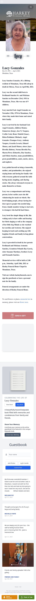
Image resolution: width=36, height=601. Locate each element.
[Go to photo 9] (20, 564)
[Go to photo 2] (12, 564)
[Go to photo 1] (11, 564)
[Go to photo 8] (19, 564)
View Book (9, 405)
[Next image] (32, 555)
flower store (24, 302)
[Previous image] (4, 555)
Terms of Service (23, 592)
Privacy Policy (12, 592)
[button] (18, 555)
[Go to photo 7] (18, 564)
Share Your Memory (12, 435)
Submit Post (18, 468)
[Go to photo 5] (16, 564)
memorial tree (25, 299)
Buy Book (20, 405)
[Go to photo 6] (17, 564)
